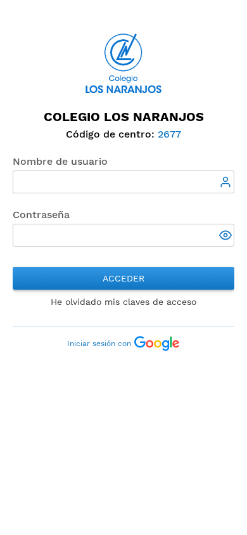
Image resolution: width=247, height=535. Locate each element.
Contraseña (41, 215)
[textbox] (123, 182)
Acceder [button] (123, 278)
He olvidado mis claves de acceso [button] (123, 302)
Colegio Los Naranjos (124, 116)
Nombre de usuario (60, 161)
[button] (226, 236)
